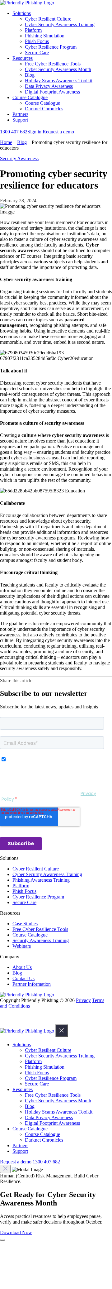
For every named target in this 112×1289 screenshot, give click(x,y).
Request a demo (59, 131)
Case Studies (25, 923)
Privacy (83, 1000)
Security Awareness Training (40, 940)
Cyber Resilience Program (51, 47)
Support (20, 119)
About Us (22, 967)
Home (6, 142)
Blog (30, 75)
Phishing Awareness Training (41, 880)
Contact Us (23, 978)
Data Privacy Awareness (49, 86)
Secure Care (37, 52)
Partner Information (31, 984)
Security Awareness (19, 158)
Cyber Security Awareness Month (58, 69)
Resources (22, 58)
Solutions (21, 13)
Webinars (21, 946)
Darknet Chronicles (44, 108)
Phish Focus (37, 41)
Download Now (16, 1232)
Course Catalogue (30, 97)
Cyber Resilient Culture (48, 19)
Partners (20, 114)
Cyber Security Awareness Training (60, 24)
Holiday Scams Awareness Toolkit (58, 80)
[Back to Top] (7, 1021)
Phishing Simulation (44, 35)
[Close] (61, 1030)
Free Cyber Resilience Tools (53, 63)
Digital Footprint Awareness (52, 91)
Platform (33, 30)
